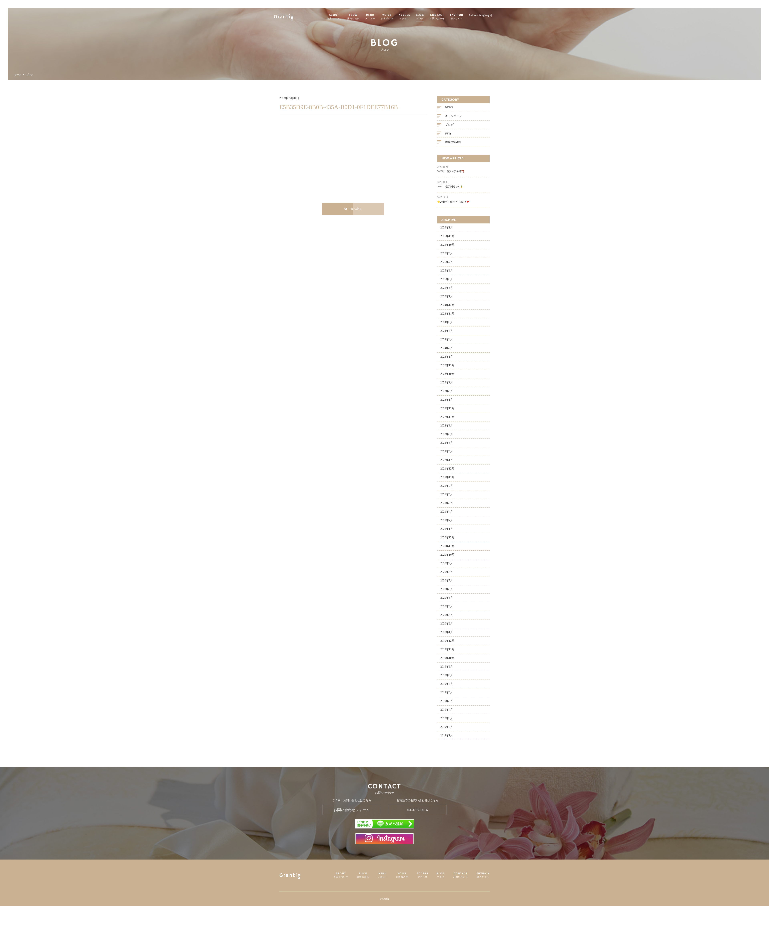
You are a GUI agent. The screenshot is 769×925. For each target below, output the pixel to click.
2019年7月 (446, 683)
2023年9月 (446, 382)
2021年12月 (447, 468)
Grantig (284, 17)
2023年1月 (446, 399)
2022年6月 (446, 434)
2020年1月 (446, 632)
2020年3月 (446, 614)
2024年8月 (446, 322)
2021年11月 (447, 477)
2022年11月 (447, 416)
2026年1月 (446, 227)
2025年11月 (447, 236)
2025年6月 (446, 270)
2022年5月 (446, 442)
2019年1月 (446, 735)
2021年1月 (446, 528)
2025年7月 (446, 261)
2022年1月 (446, 459)
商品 (448, 133)
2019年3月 (446, 718)
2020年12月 (447, 537)
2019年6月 (446, 692)
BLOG (420, 17)
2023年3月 (446, 391)
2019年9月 (446, 666)
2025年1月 (446, 296)
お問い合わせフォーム (352, 810)
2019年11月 (447, 649)
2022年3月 (446, 451)
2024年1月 (446, 356)
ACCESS (404, 17)
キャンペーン (453, 116)
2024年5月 (446, 330)
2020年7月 (446, 580)
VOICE (387, 17)
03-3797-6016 (417, 810)
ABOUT (334, 17)
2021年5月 (446, 503)
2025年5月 (446, 279)
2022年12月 (447, 408)
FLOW (353, 17)
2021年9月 (446, 485)
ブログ (29, 74)
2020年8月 (446, 571)
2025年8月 (446, 253)
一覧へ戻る (354, 208)
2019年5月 (446, 701)
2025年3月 (446, 287)
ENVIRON (456, 17)
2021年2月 (446, 520)
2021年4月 (446, 511)
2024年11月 (447, 313)
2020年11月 (447, 546)
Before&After (453, 141)
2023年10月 (447, 373)
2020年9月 (446, 563)
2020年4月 (446, 606)
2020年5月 (446, 597)
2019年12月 (447, 640)
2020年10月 (447, 554)
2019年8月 (446, 675)
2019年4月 (446, 709)
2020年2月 (446, 623)
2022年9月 (446, 425)
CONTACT (437, 17)
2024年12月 (447, 305)
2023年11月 (447, 365)
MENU (370, 17)
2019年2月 (446, 726)
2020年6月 (446, 589)
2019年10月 (447, 658)
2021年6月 (446, 494)
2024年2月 (446, 348)
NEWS (449, 107)
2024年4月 (446, 339)
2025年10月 (447, 244)
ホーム (18, 74)
